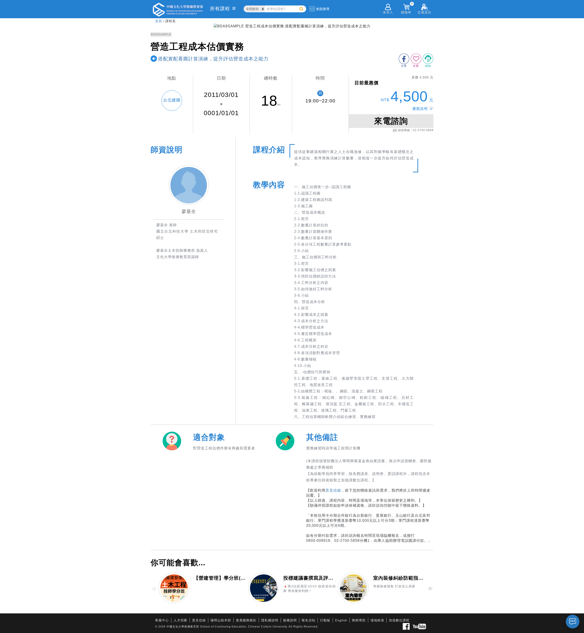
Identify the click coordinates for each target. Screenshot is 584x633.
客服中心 (162, 620)
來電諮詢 (391, 121)
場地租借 (377, 620)
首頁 (158, 21)
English (341, 620)
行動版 (325, 620)
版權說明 (290, 620)
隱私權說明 (269, 620)
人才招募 (180, 620)
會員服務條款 (246, 620)
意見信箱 (333, 490)
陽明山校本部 (221, 620)
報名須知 (308, 620)
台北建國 (171, 100)
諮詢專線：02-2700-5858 (415, 130)
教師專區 (359, 620)
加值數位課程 (399, 620)
